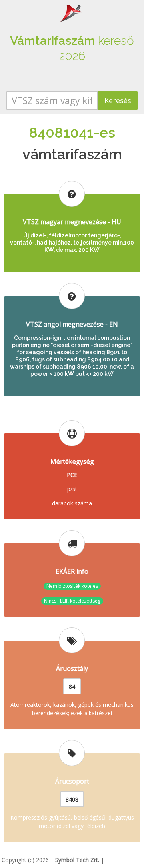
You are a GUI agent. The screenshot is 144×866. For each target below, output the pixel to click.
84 (72, 686)
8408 (72, 799)
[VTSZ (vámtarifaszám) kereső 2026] (72, 13)
